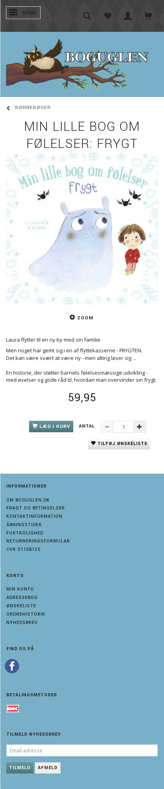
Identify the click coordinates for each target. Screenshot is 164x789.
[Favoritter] (107, 16)
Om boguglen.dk (28, 500)
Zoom (85, 318)
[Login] (128, 16)
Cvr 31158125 (23, 549)
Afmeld (48, 768)
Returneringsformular (38, 541)
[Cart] (148, 16)
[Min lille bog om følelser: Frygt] (82, 229)
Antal (88, 426)
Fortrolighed (24, 533)
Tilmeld (20, 768)
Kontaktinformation (34, 516)
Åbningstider (24, 525)
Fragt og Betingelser (35, 508)
